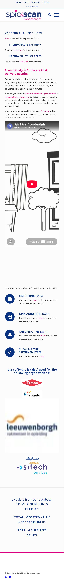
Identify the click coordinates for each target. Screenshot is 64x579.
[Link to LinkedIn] (5, 577)
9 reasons (17, 50)
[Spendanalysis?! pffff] (6, 56)
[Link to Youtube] (10, 577)
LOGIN (18, 2)
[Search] (48, 15)
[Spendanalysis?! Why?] (6, 44)
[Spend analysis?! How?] (6, 33)
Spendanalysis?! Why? (25, 44)
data (35, 300)
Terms (46, 2)
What (7, 38)
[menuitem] (19, 2)
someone (24, 61)
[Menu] (55, 15)
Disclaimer (36, 2)
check (43, 335)
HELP (27, 2)
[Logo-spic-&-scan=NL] (26, 15)
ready (41, 356)
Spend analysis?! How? (25, 33)
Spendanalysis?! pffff (25, 56)
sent (40, 318)
